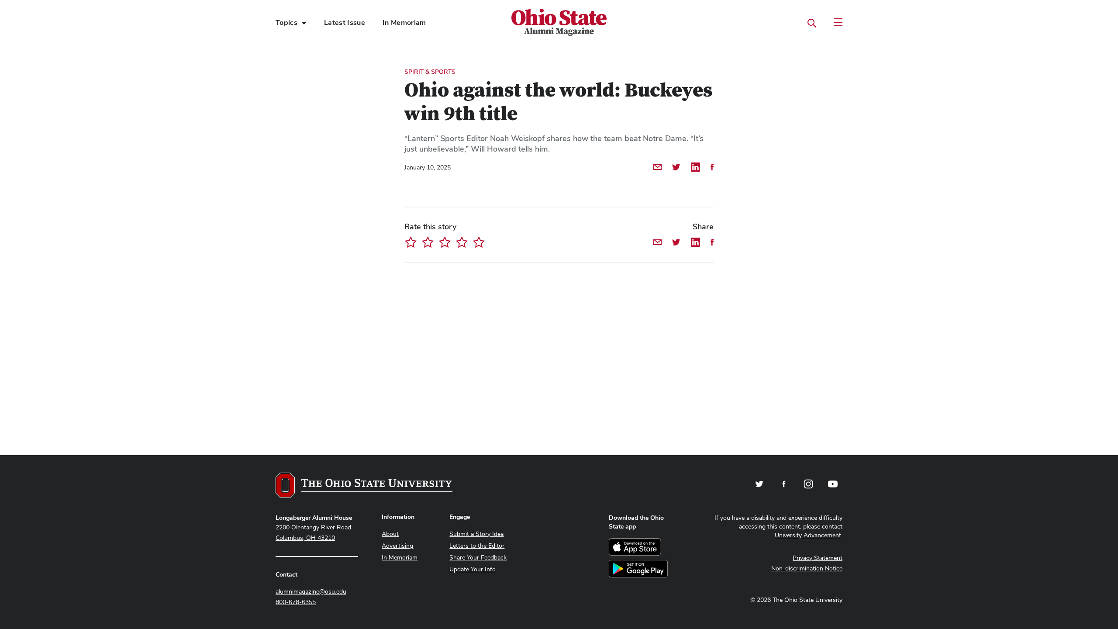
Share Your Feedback (478, 557)
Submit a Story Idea (476, 534)
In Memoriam (404, 22)
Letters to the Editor (476, 546)
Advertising (397, 546)
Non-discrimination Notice (806, 568)
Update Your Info (472, 569)
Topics (286, 22)
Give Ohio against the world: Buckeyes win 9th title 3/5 (444, 242)
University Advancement (808, 535)
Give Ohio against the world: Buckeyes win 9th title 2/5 (427, 242)
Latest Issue (344, 22)
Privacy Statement (817, 558)
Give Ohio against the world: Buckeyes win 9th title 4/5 (461, 242)
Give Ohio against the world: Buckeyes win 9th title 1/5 (410, 242)
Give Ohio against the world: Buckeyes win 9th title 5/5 (479, 242)
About (390, 534)
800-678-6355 (296, 602)
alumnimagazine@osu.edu (311, 591)
